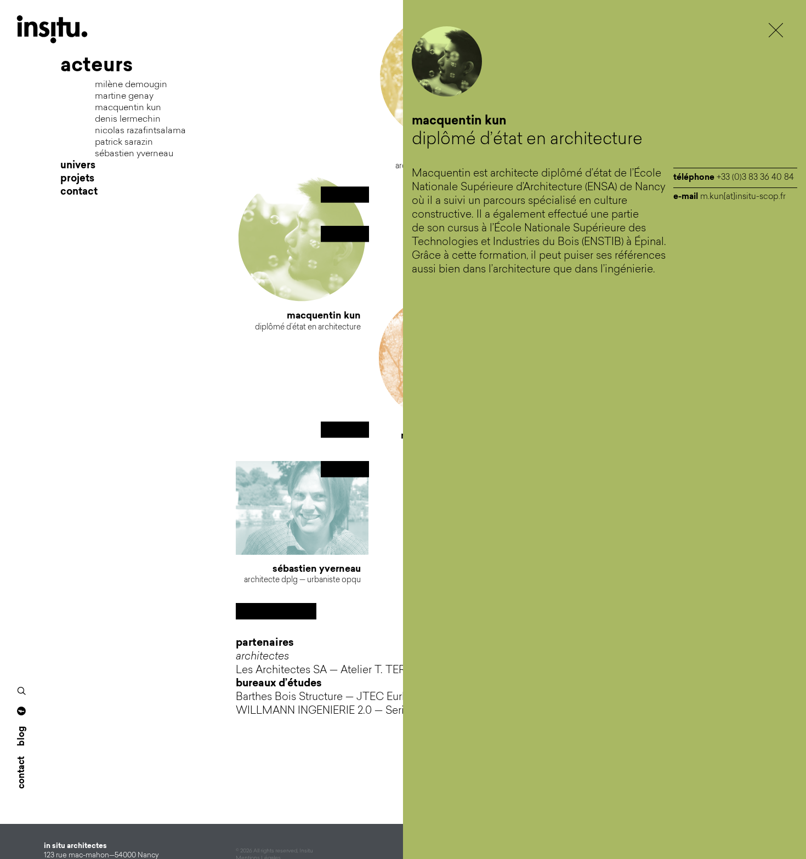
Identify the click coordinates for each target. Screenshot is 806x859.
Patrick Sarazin (124, 142)
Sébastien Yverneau (134, 154)
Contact (79, 192)
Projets (77, 179)
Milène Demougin (131, 85)
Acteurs (96, 66)
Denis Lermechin (128, 119)
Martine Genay (124, 96)
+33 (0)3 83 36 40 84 (755, 178)
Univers (77, 166)
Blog (22, 736)
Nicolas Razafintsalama (140, 131)
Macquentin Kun (128, 108)
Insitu (60, 29)
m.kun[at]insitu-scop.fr (743, 197)
